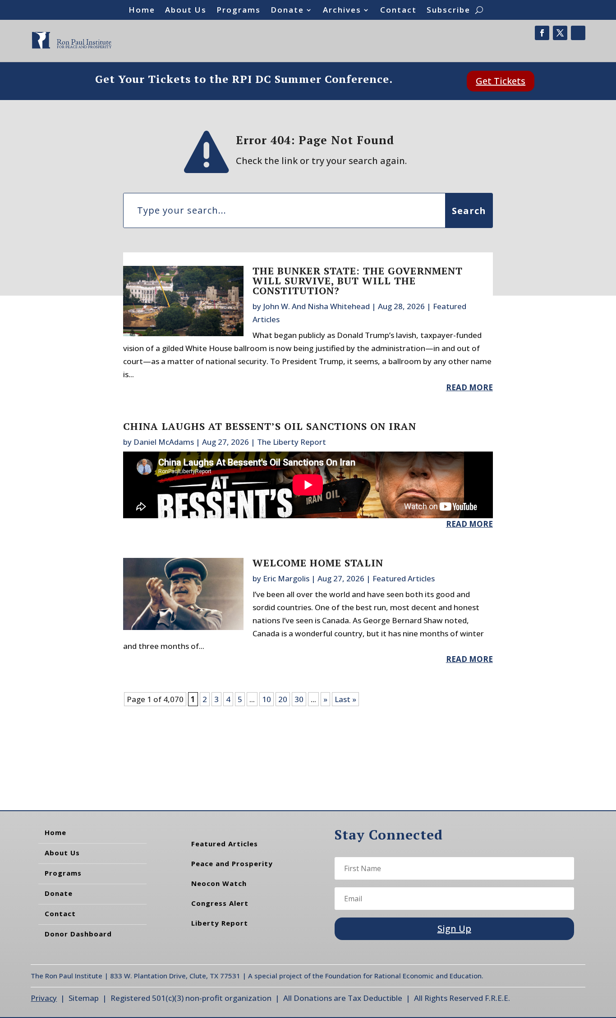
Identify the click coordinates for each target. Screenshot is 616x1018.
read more (469, 387)
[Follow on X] (560, 33)
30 (298, 699)
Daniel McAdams (163, 442)
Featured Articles (403, 578)
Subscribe (448, 11)
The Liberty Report (291, 442)
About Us (186, 11)
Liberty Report (219, 922)
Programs (238, 11)
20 (282, 699)
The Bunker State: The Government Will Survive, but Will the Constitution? (358, 280)
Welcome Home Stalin (318, 562)
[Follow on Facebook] (542, 33)
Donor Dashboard (78, 933)
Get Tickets (500, 81)
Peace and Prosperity (232, 863)
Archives (342, 11)
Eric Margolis (286, 578)
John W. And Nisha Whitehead (316, 306)
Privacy (44, 998)
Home (142, 11)
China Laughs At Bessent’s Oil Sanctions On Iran (269, 426)
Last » (345, 699)
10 (266, 699)
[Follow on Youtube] (578, 33)
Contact (398, 11)
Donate (287, 11)
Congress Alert (219, 903)
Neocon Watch (219, 883)
